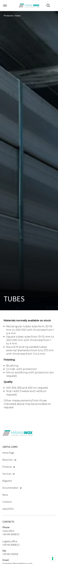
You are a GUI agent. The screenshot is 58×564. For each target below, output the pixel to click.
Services (6, 473)
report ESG (8, 508)
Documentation (10, 487)
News (5, 494)
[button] (5, 5)
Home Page (8, 452)
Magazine (7, 480)
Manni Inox (7, 459)
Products (7, 466)
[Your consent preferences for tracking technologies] (53, 559)
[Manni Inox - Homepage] (29, 5)
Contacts (6, 501)
